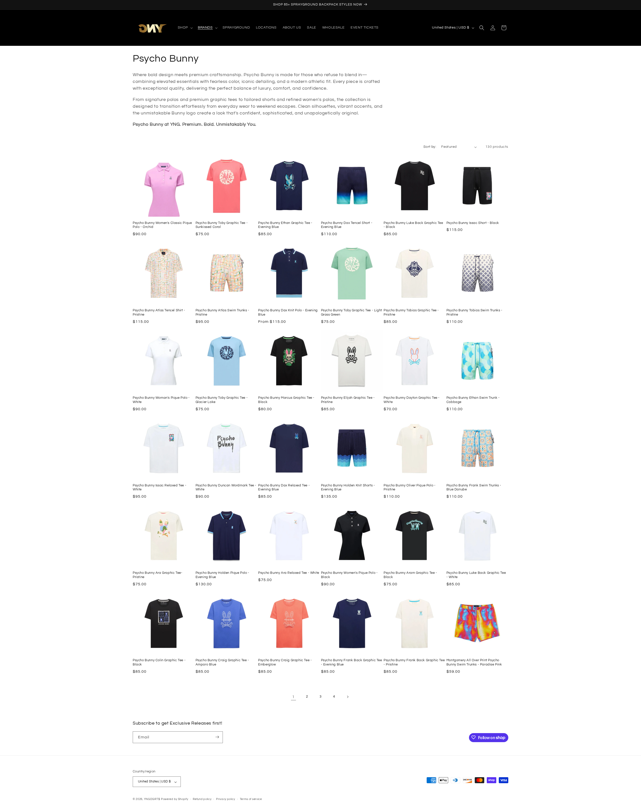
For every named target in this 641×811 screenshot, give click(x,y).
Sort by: (429, 147)
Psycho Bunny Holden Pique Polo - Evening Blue (222, 575)
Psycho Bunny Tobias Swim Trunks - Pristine (474, 312)
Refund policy (202, 799)
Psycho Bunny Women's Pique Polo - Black (349, 575)
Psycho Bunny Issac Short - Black (472, 223)
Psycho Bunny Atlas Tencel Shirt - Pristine (159, 312)
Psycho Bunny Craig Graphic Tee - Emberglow (285, 662)
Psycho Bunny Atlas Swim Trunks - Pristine (222, 312)
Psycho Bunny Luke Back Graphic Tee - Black (413, 225)
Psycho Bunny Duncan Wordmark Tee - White (226, 487)
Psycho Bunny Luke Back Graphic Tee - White (476, 575)
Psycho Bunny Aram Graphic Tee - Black (410, 575)
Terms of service (251, 799)
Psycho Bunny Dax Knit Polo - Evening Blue (288, 312)
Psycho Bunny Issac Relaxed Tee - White (159, 487)
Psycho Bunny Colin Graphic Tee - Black (159, 662)
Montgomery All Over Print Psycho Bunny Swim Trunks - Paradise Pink (474, 662)
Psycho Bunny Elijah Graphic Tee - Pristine (348, 400)
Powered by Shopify (174, 799)
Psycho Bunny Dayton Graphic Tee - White (412, 400)
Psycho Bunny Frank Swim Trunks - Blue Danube (473, 487)
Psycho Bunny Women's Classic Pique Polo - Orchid (162, 225)
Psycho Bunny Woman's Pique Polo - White (161, 400)
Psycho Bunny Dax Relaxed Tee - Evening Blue (284, 487)
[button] (185, 27)
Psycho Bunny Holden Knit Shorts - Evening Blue (348, 487)
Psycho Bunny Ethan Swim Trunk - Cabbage (473, 400)
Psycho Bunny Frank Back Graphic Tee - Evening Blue (351, 662)
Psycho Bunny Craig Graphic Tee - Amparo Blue (222, 662)
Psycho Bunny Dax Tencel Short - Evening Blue (347, 225)
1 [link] (293, 697)
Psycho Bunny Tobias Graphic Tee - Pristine (411, 312)
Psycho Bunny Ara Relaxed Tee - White (288, 573)
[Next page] (347, 696)
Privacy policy (225, 799)
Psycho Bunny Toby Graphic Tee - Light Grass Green (351, 312)
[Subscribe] (217, 737)
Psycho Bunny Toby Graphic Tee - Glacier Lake (222, 400)
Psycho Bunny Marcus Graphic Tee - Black (286, 400)
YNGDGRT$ (152, 799)
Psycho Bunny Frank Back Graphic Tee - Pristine (414, 662)
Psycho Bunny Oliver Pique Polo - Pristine (409, 487)
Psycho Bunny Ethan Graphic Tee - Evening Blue (285, 225)
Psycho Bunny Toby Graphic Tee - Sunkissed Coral (222, 225)
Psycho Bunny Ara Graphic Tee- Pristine (157, 575)
